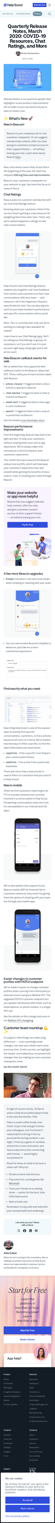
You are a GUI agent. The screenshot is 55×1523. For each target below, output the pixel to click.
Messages (8, 1387)
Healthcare (34, 1383)
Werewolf (14, 1183)
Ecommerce (34, 1392)
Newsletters (34, 1447)
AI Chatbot (8, 1383)
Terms (32, 1452)
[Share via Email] (36, 1231)
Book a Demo (27, 1339)
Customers (33, 1439)
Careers (32, 1443)
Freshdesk (8, 1443)
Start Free (39, 5)
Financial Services (37, 1417)
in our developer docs (32, 420)
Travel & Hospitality (37, 1396)
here (18, 157)
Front (6, 1456)
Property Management (38, 1404)
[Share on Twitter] (19, 1231)
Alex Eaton (35, 53)
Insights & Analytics (12, 1392)
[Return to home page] (13, 5)
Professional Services (38, 1421)
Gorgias (7, 1452)
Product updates (11, 1404)
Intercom (8, 1439)
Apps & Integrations (12, 1396)
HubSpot (7, 1447)
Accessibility (34, 1456)
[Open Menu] (49, 5)
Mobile (6, 1400)
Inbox (6, 1379)
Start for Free (27, 1330)
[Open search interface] (49, 14)
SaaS (31, 1387)
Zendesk (7, 1435)
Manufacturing (35, 1413)
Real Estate (34, 1400)
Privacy (39, 1452)
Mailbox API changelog (20, 1020)
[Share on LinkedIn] (30, 1231)
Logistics (33, 1408)
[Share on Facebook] (24, 1231)
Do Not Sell (33, 1460)
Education (33, 1379)
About (31, 1435)
